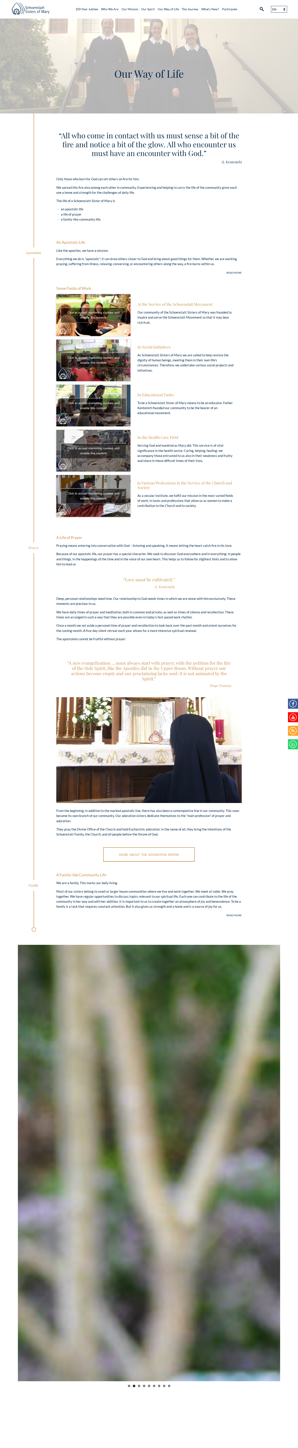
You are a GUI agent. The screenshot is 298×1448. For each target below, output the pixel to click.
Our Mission (130, 9)
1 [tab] (129, 1386)
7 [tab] (159, 1386)
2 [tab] (134, 1386)
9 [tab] (169, 1386)
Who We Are (109, 9)
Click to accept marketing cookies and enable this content (93, 315)
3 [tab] (139, 1386)
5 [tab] (149, 1386)
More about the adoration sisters (149, 854)
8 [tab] (164, 1386)
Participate (229, 9)
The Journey (190, 9)
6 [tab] (154, 1386)
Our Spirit (148, 9)
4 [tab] (144, 1386)
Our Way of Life (168, 9)
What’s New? (210, 9)
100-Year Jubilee (86, 9)
